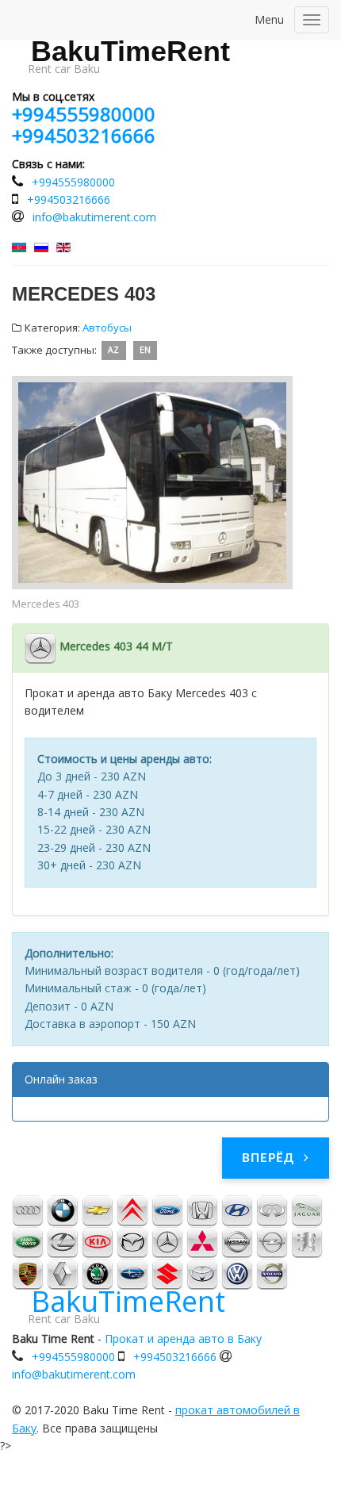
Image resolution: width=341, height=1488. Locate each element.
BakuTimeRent (130, 52)
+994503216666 (83, 135)
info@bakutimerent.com (94, 216)
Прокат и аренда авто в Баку (183, 1338)
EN (145, 350)
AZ (113, 350)
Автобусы (107, 327)
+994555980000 (83, 114)
